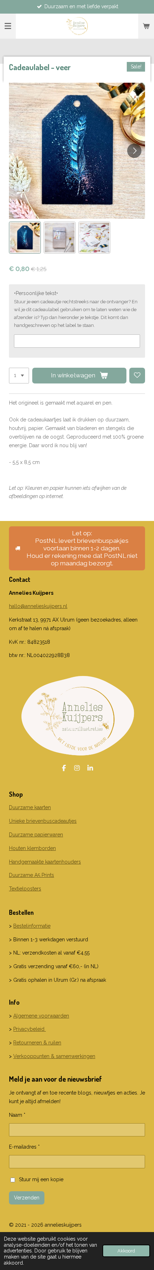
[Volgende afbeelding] (134, 151)
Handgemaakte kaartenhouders (45, 862)
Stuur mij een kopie (41, 1179)
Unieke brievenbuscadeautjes (43, 821)
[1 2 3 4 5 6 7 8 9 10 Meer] (19, 375)
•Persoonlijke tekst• (36, 293)
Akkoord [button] (126, 1251)
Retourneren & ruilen (37, 1043)
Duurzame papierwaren (36, 834)
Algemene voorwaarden (41, 1016)
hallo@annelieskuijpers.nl (38, 606)
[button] (25, 237)
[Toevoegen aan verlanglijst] (137, 375)
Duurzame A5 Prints (31, 875)
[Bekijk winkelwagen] (146, 26)
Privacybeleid (29, 1029)
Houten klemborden (32, 848)
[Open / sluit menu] (8, 26)
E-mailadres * (24, 1147)
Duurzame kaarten (30, 807)
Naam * (17, 1115)
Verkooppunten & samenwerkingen (54, 1056)
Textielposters (25, 889)
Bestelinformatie (31, 926)
